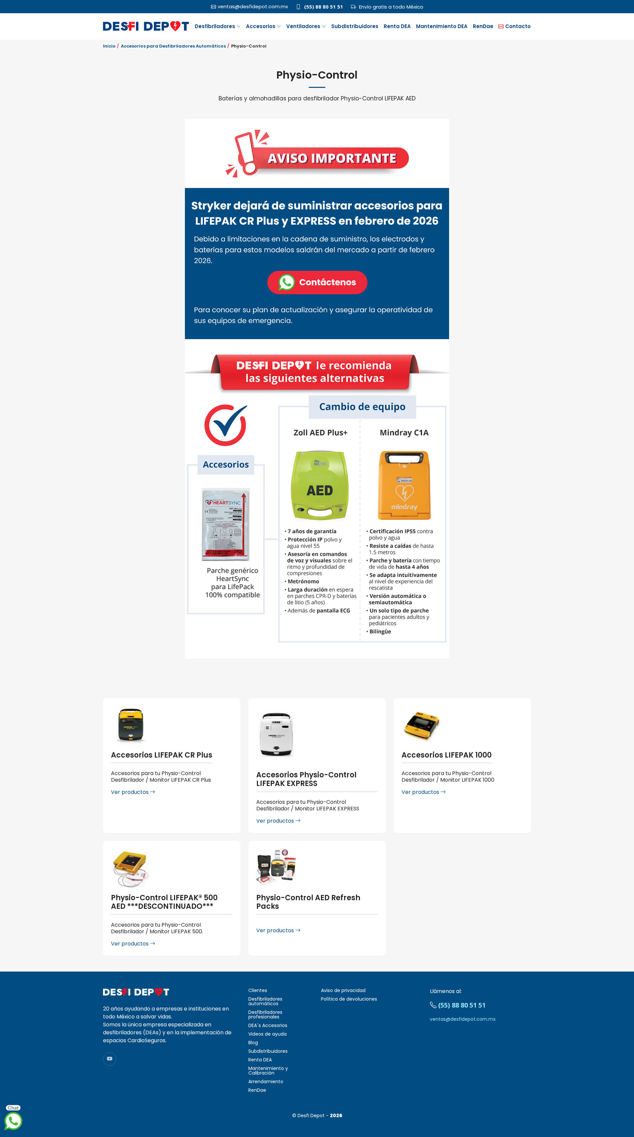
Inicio (109, 46)
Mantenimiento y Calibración (268, 1070)
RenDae (483, 26)
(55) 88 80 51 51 (323, 6)
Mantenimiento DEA (442, 26)
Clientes (257, 990)
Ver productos (130, 792)
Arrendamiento (265, 1081)
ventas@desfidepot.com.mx (463, 1019)
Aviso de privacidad (343, 990)
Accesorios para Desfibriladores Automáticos (173, 46)
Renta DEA (397, 26)
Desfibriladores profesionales (265, 1014)
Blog (253, 1042)
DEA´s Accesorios (267, 1025)
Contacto (518, 26)
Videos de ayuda (267, 1034)
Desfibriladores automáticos (265, 1001)
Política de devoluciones (349, 999)
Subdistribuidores (354, 26)
